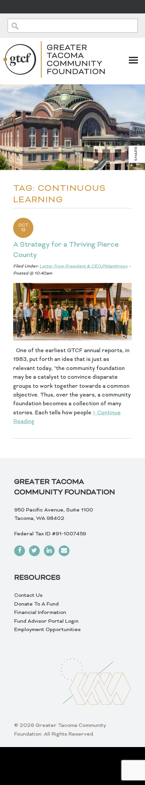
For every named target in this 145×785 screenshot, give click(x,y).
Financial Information (40, 612)
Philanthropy (115, 266)
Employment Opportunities (47, 629)
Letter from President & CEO (70, 266)
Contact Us (28, 595)
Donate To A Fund (36, 604)
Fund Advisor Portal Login (46, 621)
